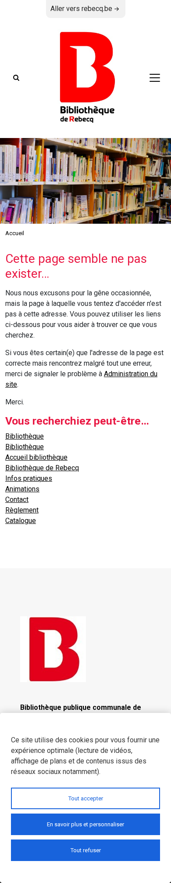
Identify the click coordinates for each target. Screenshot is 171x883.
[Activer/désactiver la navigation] (155, 78)
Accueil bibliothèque (36, 457)
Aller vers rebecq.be (81, 8)
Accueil (14, 233)
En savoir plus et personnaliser (85, 824)
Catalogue (20, 520)
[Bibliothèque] (85, 78)
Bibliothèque (24, 436)
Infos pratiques (28, 478)
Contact (16, 499)
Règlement (22, 510)
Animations (22, 489)
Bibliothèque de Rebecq (42, 468)
